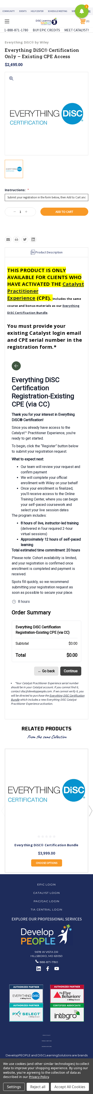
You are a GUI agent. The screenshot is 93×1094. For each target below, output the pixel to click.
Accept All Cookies (69, 1086)
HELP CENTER (37, 11)
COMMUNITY (8, 11)
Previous (3, 810)
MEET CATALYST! (76, 30)
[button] (46, 934)
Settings (14, 1086)
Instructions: (17, 190)
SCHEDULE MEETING (57, 11)
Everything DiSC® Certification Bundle (46, 845)
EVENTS (22, 11)
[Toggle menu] (13, 21)
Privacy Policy (46, 1035)
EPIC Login (46, 884)
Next (90, 810)
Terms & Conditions (46, 1040)
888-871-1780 (49, 962)
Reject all (37, 1086)
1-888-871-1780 (16, 30)
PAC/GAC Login (46, 901)
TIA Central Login (46, 909)
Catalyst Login (46, 892)
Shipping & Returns (46, 1046)
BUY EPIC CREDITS (46, 30)
